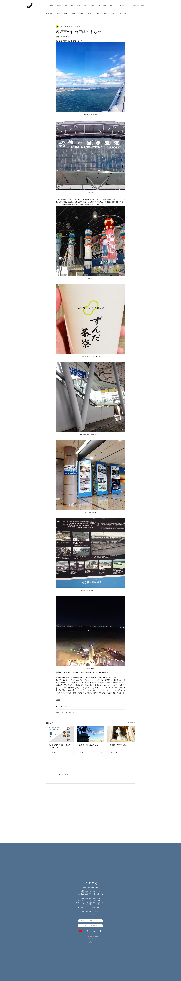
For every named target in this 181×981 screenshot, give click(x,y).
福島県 (106, 13)
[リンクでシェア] (70, 706)
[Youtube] (80, 931)
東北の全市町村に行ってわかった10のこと (60, 746)
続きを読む (123, 13)
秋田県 (89, 13)
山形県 (97, 13)
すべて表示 (131, 723)
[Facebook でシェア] (56, 706)
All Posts (49, 13)
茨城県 (114, 13)
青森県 (65, 13)
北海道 (57, 13)
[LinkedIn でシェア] (66, 706)
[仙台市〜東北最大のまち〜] (90, 734)
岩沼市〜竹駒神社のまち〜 (120, 745)
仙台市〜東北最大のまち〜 (89, 745)
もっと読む (90, 914)
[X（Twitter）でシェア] (61, 706)
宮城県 (81, 13)
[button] (59, 5)
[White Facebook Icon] (100, 931)
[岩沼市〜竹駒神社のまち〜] (121, 734)
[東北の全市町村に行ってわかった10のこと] (60, 734)
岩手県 (73, 13)
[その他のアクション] (124, 26)
